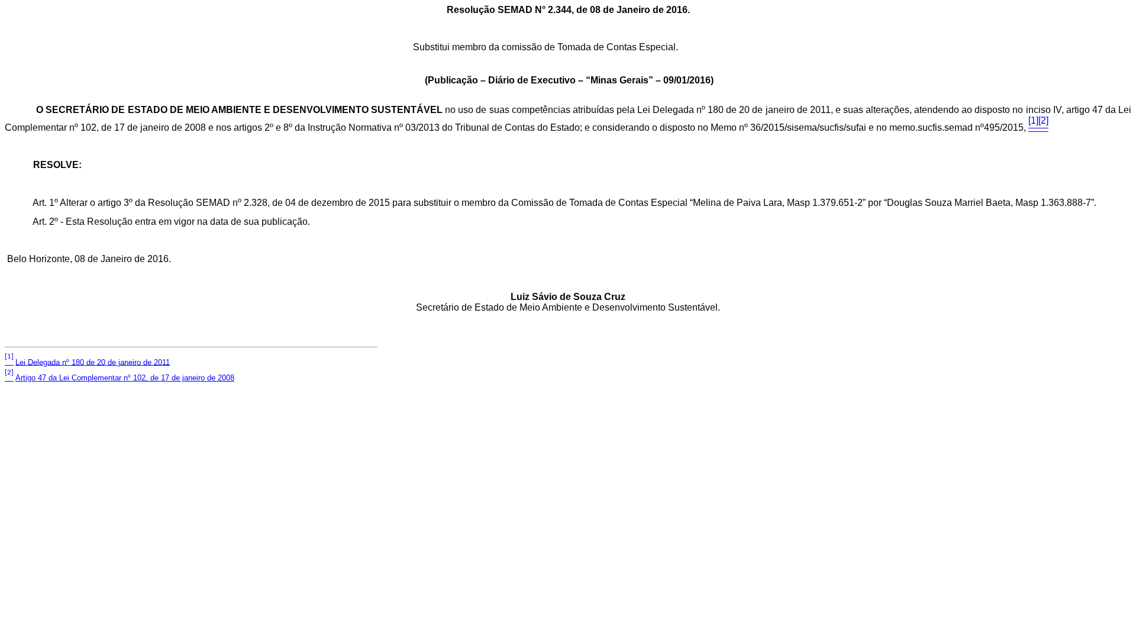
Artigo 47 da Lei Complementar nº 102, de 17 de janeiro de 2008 (124, 377)
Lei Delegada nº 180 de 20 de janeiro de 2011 (92, 361)
